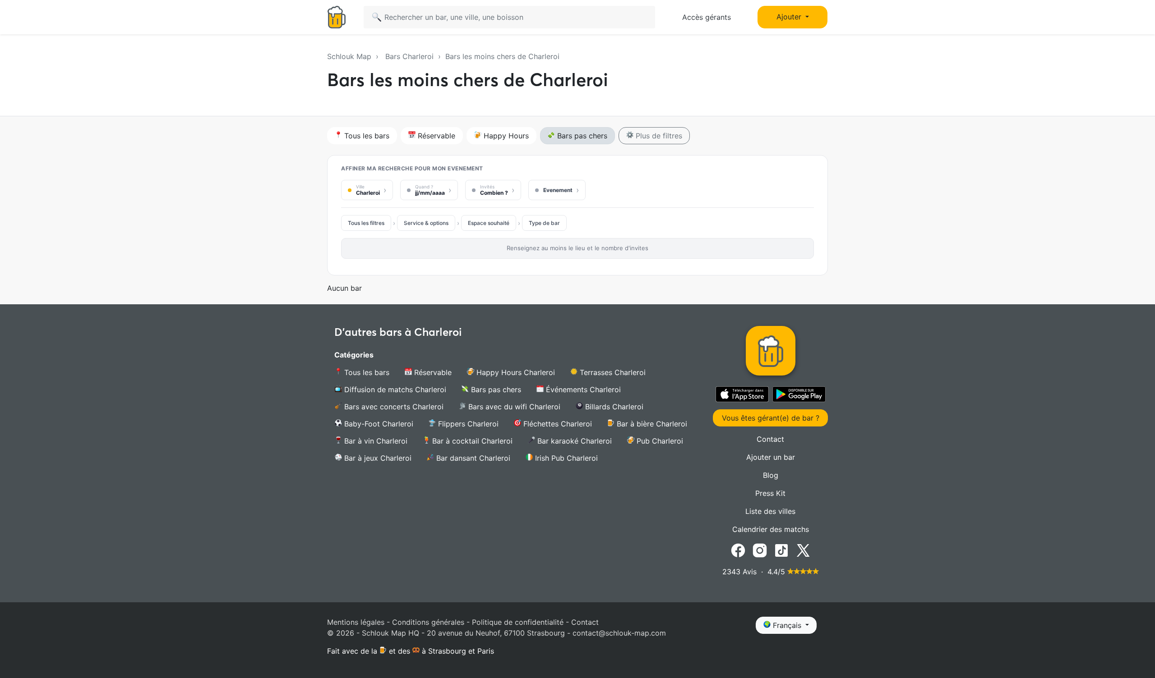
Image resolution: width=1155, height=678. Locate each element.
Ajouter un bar (770, 457)
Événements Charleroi (582, 389)
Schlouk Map (349, 56)
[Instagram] (759, 549)
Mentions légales (355, 622)
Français (787, 625)
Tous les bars (365, 135)
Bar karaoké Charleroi (573, 440)
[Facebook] (738, 549)
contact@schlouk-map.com (619, 632)
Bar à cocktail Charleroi (471, 440)
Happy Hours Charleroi (514, 372)
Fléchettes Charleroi (556, 423)
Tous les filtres (366, 223)
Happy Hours (505, 135)
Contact (770, 439)
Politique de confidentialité (518, 622)
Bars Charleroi (409, 56)
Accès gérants (706, 17)
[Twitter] (803, 549)
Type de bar (544, 223)
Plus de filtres (657, 135)
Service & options (426, 223)
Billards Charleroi (613, 406)
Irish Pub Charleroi (565, 458)
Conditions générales (428, 622)
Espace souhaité (488, 223)
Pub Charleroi (658, 440)
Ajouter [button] (790, 16)
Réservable (435, 135)
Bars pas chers (581, 135)
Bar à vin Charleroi (374, 440)
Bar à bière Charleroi (650, 423)
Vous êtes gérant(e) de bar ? (770, 417)
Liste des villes (770, 511)
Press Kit (770, 493)
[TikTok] (781, 549)
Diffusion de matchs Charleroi (394, 389)
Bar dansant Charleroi (472, 458)
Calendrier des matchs (770, 529)
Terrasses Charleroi (612, 372)
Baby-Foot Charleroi (377, 423)
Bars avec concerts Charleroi (393, 406)
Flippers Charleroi (467, 423)
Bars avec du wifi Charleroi (513, 406)
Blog (770, 475)
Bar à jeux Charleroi (376, 458)
